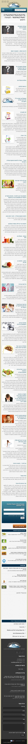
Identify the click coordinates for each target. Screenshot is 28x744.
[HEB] (11, 740)
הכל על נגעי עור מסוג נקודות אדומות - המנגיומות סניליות (14, 568)
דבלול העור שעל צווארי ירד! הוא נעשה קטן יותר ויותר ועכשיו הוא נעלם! (14, 696)
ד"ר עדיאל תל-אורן (18, 740)
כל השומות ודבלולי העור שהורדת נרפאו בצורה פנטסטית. (15, 684)
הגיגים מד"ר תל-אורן (21, 593)
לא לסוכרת (23, 112)
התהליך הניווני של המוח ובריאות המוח (21, 346)
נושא (24, 719)
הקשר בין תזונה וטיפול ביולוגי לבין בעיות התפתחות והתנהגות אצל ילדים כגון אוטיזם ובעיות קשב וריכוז (20, 397)
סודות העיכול (23, 540)
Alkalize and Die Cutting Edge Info (15, 630)
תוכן (24, 723)
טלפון (24, 710)
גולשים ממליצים (21, 80)
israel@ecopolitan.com (16, 662)
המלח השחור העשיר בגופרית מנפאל (17, 586)
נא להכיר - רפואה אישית (19, 463)
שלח (22, 517)
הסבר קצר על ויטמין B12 (18, 636)
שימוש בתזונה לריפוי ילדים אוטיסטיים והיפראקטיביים (20, 417)
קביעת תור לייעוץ (19, 526)
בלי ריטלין (23, 135)
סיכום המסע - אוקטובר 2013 (18, 51)
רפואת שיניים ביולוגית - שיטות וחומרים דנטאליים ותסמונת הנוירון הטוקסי (15, 196)
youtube (3, 1)
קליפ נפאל (23, 476)
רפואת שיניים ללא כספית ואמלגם (17, 224)
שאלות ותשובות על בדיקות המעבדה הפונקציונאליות (21, 68)
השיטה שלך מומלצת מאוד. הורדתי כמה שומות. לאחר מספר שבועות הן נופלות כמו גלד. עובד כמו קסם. (14, 677)
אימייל (22, 512)
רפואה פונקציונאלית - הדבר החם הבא (16, 216)
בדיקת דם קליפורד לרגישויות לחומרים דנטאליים (21, 306)
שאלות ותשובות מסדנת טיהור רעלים (22, 28)
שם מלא (22, 508)
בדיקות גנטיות (22, 284)
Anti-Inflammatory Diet (18, 633)
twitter (8, 1)
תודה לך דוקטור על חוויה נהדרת (18, 690)
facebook (5, 1)
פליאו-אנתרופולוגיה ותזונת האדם (18, 552)
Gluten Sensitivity (21, 575)
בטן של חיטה (23, 580)
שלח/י (22, 735)
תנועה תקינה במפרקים (19, 624)
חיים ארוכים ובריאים (21, 547)
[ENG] (13, 740)
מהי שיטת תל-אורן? (21, 483)
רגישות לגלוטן (22, 86)
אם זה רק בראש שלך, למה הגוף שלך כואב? (20, 442)
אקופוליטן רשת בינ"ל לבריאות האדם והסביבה (20, 100)
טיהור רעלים (23, 533)
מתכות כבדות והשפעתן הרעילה (21, 323)
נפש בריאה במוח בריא (21, 559)
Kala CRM (9, 742)
